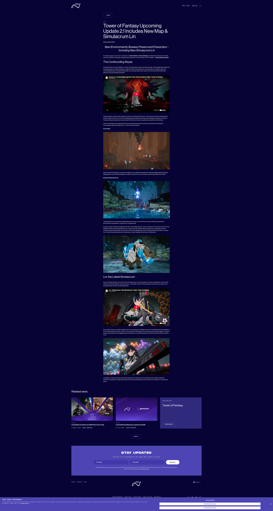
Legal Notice (157, 496)
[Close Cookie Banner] (270, 504)
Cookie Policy (128, 496)
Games (188, 5)
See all (136, 436)
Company (73, 422)
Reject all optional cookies (210, 503)
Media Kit (79, 482)
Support (73, 482)
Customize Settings (209, 500)
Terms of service (147, 496)
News (183, 5)
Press (85, 482)
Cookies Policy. (25, 503)
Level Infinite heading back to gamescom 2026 (130, 425)
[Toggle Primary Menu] (200, 5)
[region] (136, 504)
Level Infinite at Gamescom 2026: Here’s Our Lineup (87, 425)
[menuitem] (198, 482)
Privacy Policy (145, 469)
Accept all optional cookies (210, 507)
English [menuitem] (197, 482)
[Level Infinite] (75, 6)
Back (108, 15)
